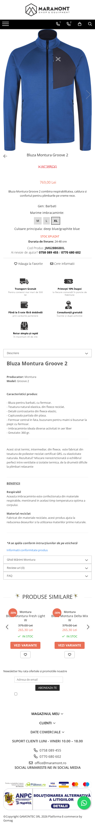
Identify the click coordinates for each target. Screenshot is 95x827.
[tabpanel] (47, 90)
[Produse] (6, 25)
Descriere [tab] (13, 353)
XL (55, 221)
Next (88, 94)
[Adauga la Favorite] (25, 654)
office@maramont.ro (50, 763)
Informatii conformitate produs (27, 550)
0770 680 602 (50, 756)
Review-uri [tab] (16, 568)
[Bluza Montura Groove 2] (47, 90)
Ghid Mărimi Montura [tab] (21, 560)
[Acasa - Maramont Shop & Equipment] (47, 9)
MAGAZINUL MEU (45, 713)
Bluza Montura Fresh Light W (25, 618)
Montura (25, 612)
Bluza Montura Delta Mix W (69, 618)
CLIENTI (46, 723)
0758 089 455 (50, 750)
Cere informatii (63, 263)
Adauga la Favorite (30, 263)
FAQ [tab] (9, 576)
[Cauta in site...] (90, 24)
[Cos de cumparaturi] (79, 24)
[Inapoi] (3, 156)
